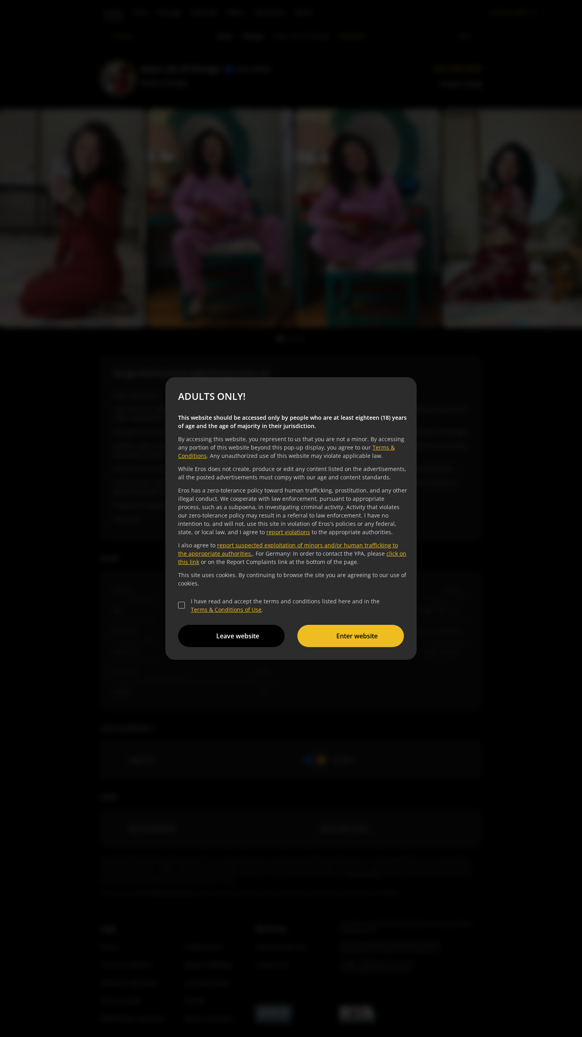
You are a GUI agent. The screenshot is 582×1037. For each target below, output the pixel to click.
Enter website (357, 636)
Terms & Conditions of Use (226, 609)
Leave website (237, 636)
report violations (288, 532)
